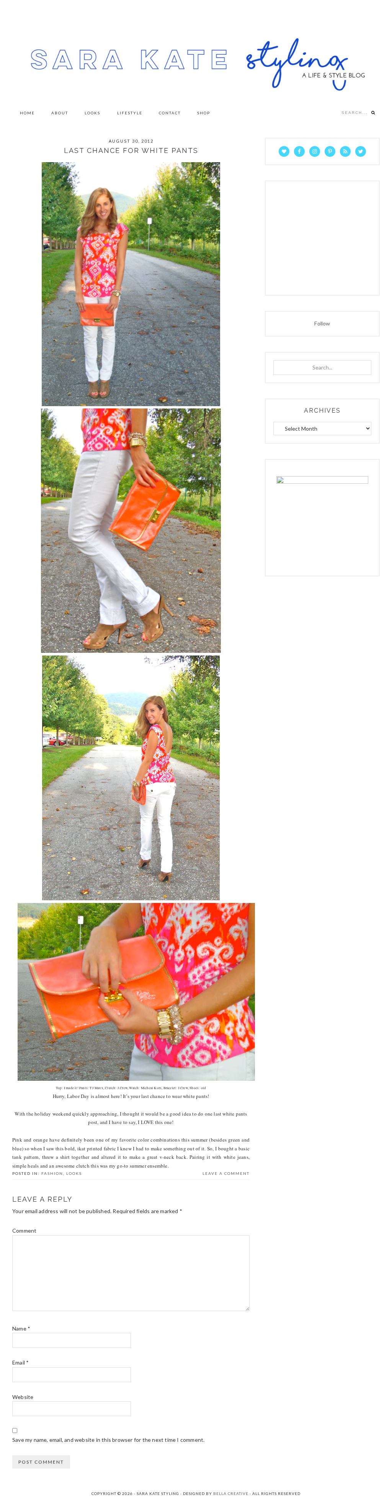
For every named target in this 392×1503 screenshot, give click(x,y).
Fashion (52, 1173)
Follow (322, 323)
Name (21, 1328)
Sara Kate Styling (196, 51)
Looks (74, 1173)
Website (22, 1397)
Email (20, 1362)
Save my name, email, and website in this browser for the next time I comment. (108, 1439)
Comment (24, 1230)
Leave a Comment (226, 1173)
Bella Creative (230, 1493)
